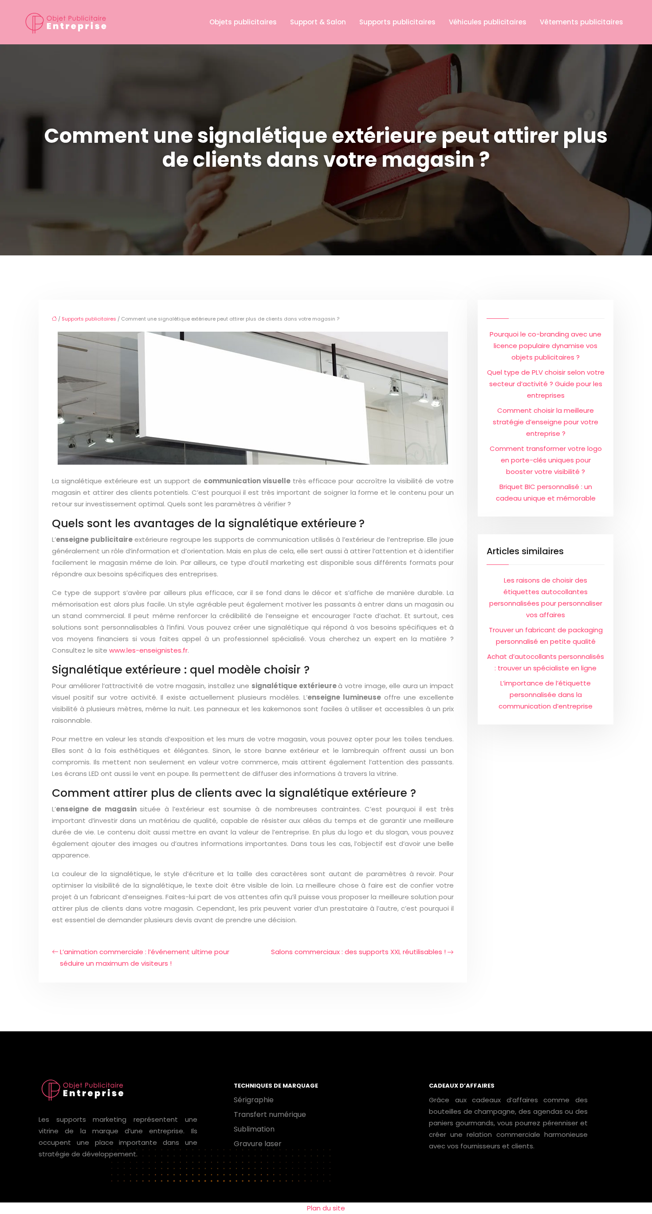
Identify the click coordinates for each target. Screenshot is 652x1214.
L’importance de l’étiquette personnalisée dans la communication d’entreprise (546, 694)
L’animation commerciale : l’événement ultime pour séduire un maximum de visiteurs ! (144, 957)
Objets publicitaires (243, 22)
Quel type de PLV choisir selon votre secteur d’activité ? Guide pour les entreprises (546, 384)
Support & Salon (318, 22)
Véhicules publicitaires (487, 22)
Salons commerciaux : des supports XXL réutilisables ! (358, 951)
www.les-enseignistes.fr (148, 650)
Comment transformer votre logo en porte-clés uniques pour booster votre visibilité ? (546, 460)
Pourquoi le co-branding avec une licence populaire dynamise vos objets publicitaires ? (545, 345)
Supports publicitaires (397, 22)
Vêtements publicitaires (581, 22)
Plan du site (326, 1208)
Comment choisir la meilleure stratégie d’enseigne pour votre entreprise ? (545, 422)
